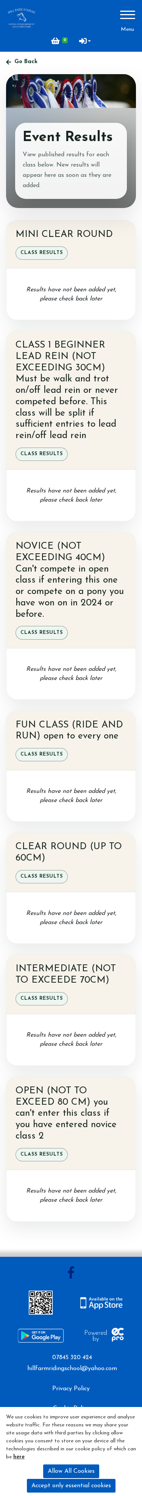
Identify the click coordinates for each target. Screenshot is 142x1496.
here (19, 1457)
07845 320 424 (72, 1358)
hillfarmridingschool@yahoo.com (72, 1369)
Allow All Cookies (71, 1471)
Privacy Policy (71, 1389)
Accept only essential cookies (71, 1486)
